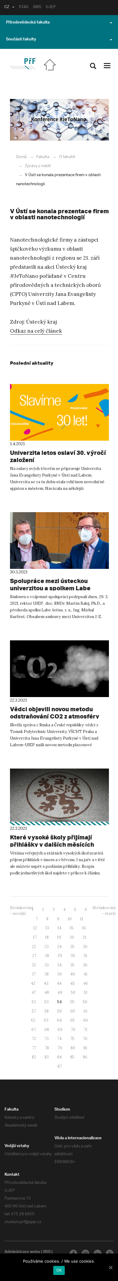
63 (46, 1020)
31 (85, 955)
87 (59, 1066)
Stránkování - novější (21, 910)
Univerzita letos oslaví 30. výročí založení (58, 456)
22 (34, 946)
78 (47, 1048)
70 (73, 1029)
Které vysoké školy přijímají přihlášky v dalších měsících (52, 840)
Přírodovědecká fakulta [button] (28, 23)
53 (46, 1001)
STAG (23, 7)
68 (46, 1029)
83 (46, 1057)
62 (33, 1020)
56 (85, 1001)
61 (85, 1011)
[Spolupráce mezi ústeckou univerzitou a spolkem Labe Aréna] (59, 540)
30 (72, 955)
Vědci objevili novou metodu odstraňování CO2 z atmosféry (54, 712)
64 (59, 1020)
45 (72, 983)
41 (85, 974)
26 (85, 946)
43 (46, 983)
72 (34, 1038)
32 (34, 965)
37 (34, 974)
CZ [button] (6, 7)
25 (72, 946)
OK (59, 1270)
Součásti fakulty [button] (21, 40)
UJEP (51, 7)
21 (84, 937)
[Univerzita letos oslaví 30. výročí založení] (59, 412)
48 (46, 992)
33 (46, 965)
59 (59, 1011)
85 (72, 1057)
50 (73, 992)
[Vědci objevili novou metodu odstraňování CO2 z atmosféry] (59, 668)
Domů (21, 157)
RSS (47, 1252)
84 (59, 1057)
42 (33, 983)
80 (72, 1048)
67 (33, 1029)
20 (72, 937)
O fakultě (67, 157)
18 (47, 937)
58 (46, 1011)
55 (72, 1001)
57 (34, 1011)
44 (59, 983)
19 (59, 937)
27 (34, 955)
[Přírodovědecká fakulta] (22, 63)
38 (46, 974)
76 (85, 1038)
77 (34, 1048)
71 (85, 1029)
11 (81, 918)
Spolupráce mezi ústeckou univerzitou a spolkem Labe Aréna (50, 588)
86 (85, 1057)
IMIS (37, 7)
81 (85, 1048)
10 (70, 918)
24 (59, 946)
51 (85, 992)
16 (84, 928)
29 (59, 955)
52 (34, 1001)
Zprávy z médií (38, 166)
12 (35, 928)
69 (59, 1029)
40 (72, 974)
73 (46, 1038)
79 (59, 1048)
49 (59, 992)
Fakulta (42, 157)
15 (72, 928)
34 (59, 965)
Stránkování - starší (104, 910)
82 (34, 1057)
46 (85, 983)
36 (85, 965)
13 (47, 928)
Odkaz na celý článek (36, 331)
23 (46, 946)
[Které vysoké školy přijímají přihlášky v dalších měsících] (59, 797)
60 (72, 1011)
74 (59, 1038)
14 (59, 928)
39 (59, 974)
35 (72, 965)
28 (47, 955)
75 (72, 1038)
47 (33, 992)
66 (85, 1020)
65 (72, 1020)
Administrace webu (22, 1252)
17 (35, 937)
